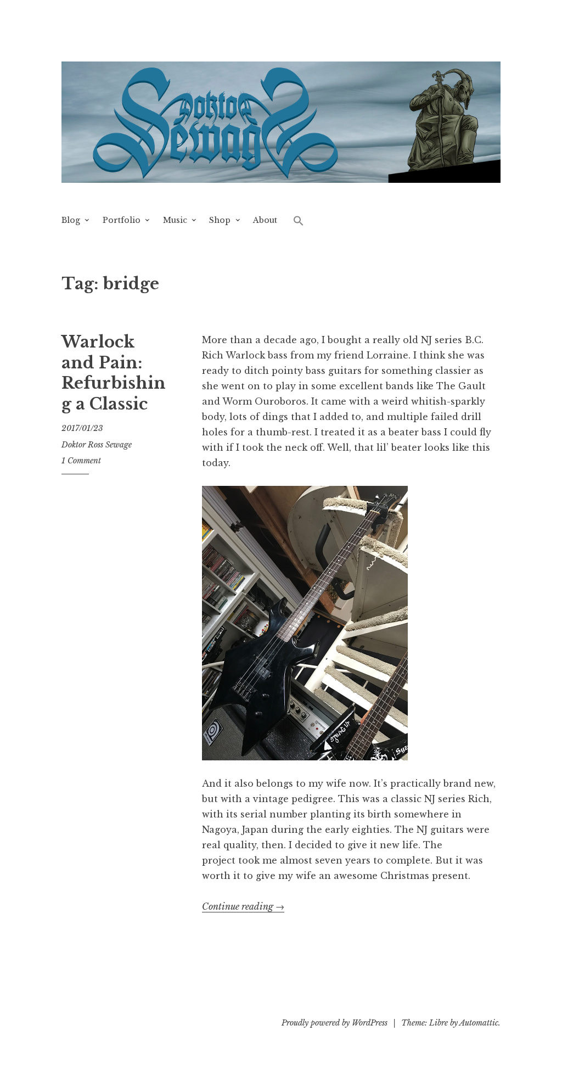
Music (175, 220)
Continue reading (243, 906)
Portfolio (121, 220)
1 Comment (81, 461)
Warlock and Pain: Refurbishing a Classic (113, 373)
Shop (220, 220)
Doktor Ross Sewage (96, 445)
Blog (70, 220)
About (265, 220)
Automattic (478, 1023)
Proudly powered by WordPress (334, 1023)
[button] (298, 220)
